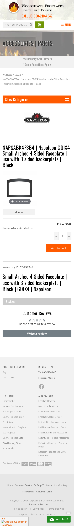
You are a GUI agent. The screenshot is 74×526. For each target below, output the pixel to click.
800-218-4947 (43, 16)
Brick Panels (8, 448)
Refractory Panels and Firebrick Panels (52, 445)
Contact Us (51, 485)
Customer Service (23, 485)
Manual (19, 212)
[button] (66, 24)
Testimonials (8, 377)
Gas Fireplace (9, 432)
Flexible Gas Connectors (49, 411)
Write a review (37, 333)
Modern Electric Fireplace (14, 427)
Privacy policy (37, 508)
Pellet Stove (8, 422)
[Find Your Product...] (31, 25)
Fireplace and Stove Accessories (52, 432)
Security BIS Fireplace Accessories (53, 437)
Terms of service (56, 508)
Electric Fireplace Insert (13, 416)
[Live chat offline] (59, 519)
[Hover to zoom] (20, 188)
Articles (44, 504)
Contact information (48, 514)
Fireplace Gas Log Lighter (49, 416)
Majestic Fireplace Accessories (52, 422)
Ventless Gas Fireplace (13, 406)
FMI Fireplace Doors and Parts (52, 427)
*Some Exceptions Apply (37, 64)
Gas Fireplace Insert (12, 411)
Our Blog (62, 485)
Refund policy (20, 508)
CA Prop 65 (39, 485)
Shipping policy (27, 514)
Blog (4, 372)
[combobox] (18, 25)
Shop (18, 74)
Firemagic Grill (9, 401)
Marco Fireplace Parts (48, 406)
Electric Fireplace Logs (13, 437)
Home (9, 74)
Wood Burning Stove (12, 443)
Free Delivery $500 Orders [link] (37, 59)
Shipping (6, 228)
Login (49, 491)
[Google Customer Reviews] (14, 521)
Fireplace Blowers (46, 401)
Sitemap (33, 504)
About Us (40, 491)
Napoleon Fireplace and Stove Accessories (52, 453)
